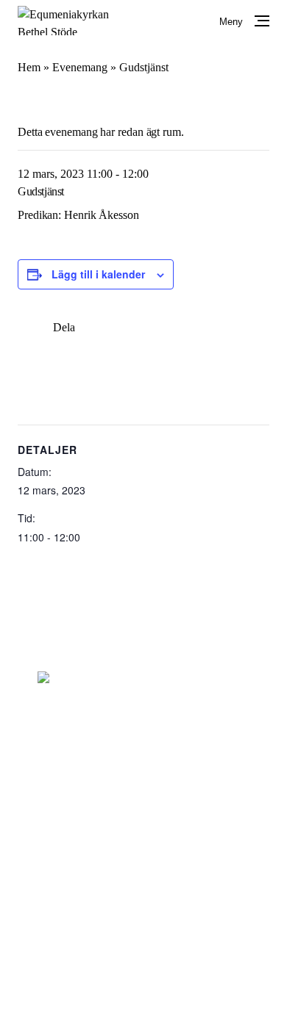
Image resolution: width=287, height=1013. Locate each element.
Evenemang (79, 67)
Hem (29, 67)
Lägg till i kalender (98, 274)
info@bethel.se (143, 744)
